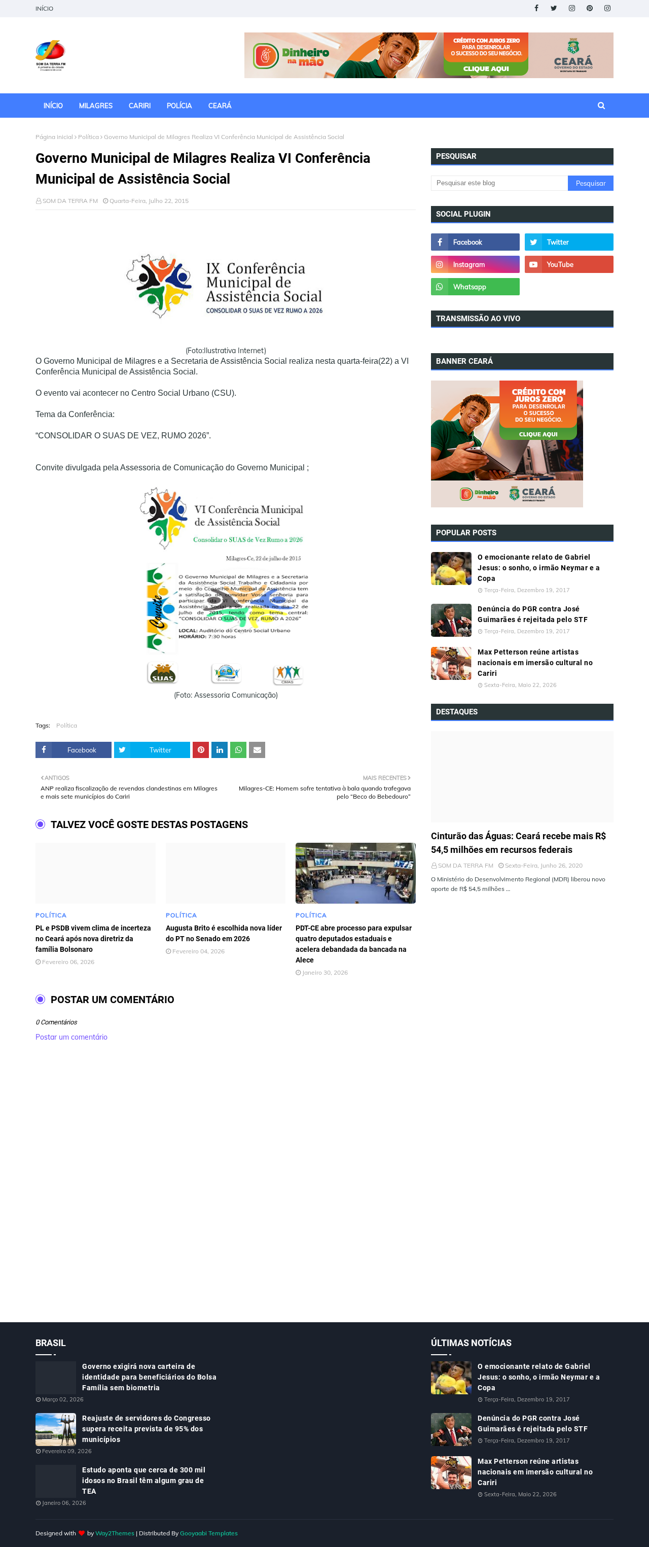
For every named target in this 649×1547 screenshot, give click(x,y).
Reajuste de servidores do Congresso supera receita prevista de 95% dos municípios (146, 1428)
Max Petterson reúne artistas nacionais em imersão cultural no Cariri (535, 662)
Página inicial (54, 137)
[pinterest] (589, 8)
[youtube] (569, 264)
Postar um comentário (71, 1037)
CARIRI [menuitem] (140, 105)
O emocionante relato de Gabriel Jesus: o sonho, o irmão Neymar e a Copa (539, 567)
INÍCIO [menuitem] (53, 105)
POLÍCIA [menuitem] (179, 105)
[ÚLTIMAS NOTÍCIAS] (522, 776)
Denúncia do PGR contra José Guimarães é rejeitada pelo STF (533, 614)
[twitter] (554, 8)
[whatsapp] (475, 286)
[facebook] (536, 8)
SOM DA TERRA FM (70, 200)
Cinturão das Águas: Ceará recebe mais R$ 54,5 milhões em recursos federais (518, 843)
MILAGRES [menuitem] (96, 105)
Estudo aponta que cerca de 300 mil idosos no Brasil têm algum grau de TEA (143, 1480)
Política (88, 137)
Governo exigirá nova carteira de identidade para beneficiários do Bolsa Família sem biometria (149, 1377)
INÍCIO (44, 8)
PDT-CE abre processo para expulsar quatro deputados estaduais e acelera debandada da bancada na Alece (354, 944)
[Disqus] (225, 1193)
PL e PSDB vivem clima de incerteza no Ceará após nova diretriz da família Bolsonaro (93, 938)
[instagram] (571, 8)
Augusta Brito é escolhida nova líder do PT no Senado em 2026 (224, 933)
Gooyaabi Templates (209, 1533)
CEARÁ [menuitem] (220, 105)
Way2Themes (114, 1533)
